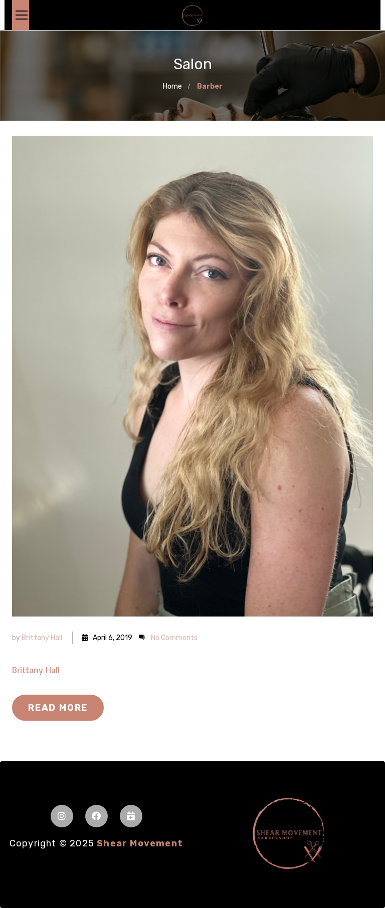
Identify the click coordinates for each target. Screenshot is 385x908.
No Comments (174, 638)
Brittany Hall (42, 638)
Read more (58, 707)
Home (172, 86)
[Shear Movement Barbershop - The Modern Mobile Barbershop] (192, 15)
